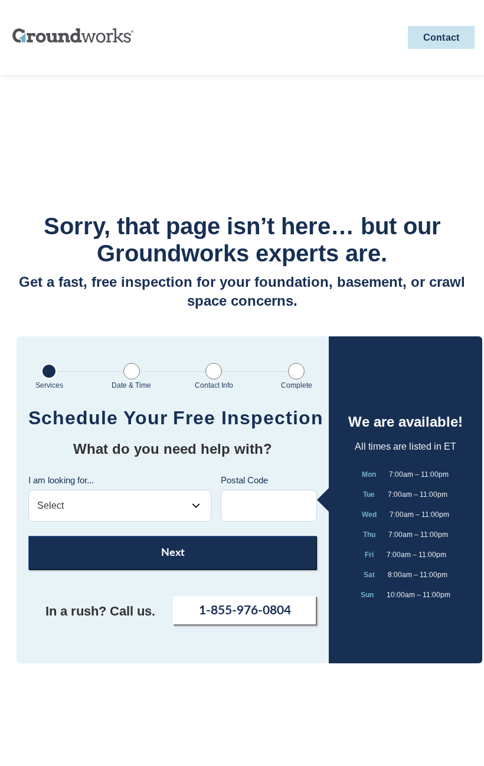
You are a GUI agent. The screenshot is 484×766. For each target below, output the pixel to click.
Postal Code (244, 480)
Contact (441, 37)
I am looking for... (61, 480)
